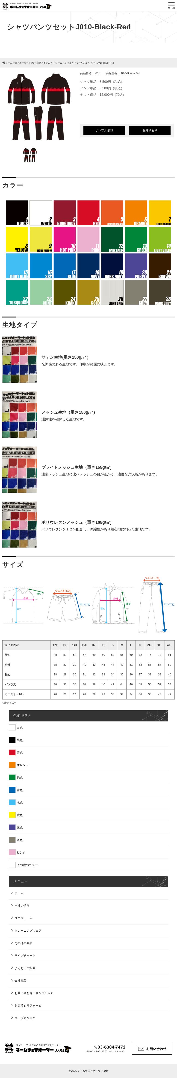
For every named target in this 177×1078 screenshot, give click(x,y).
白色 (20, 727)
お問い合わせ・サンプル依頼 (34, 993)
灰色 (20, 840)
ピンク (21, 852)
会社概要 (21, 980)
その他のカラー (27, 865)
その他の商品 (23, 943)
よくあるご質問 (25, 968)
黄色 (20, 815)
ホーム (19, 893)
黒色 (20, 740)
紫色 (20, 827)
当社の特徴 (22, 905)
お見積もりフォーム (28, 1005)
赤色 (20, 752)
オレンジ (23, 765)
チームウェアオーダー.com (92, 1070)
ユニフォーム (23, 918)
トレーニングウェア (28, 930)
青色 (20, 790)
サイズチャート (25, 955)
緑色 (20, 777)
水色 (20, 802)
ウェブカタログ (25, 1018)
